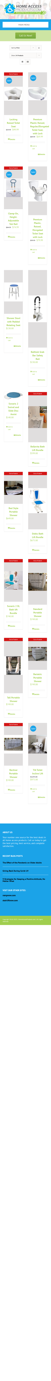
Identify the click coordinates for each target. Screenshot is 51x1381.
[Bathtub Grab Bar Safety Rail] (37, 309)
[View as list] (27, 61)
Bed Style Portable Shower (13, 512)
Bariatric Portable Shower (37, 678)
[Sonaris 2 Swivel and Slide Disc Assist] (13, 395)
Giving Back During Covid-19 (15, 870)
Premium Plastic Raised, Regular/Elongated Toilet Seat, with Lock (39, 126)
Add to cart (34, 147)
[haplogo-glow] (25, 3)
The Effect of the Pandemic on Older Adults (22, 862)
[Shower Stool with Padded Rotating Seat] (13, 292)
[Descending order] (39, 47)
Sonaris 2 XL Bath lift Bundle (13, 610)
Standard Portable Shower (37, 613)
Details (12, 139)
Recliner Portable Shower (13, 773)
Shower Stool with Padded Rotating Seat (13, 322)
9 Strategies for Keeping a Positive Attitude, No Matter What (24, 880)
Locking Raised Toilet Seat (13, 123)
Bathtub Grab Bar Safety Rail (37, 355)
